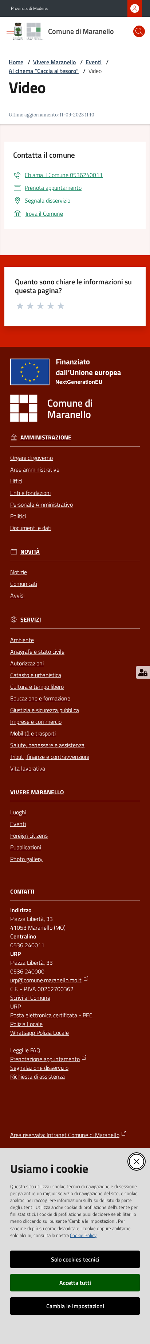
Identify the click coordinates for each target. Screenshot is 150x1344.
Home (16, 62)
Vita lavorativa (27, 768)
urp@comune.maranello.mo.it (46, 980)
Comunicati (23, 583)
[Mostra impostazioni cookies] (143, 672)
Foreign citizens (29, 835)
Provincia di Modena (29, 8)
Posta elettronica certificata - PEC (51, 1015)
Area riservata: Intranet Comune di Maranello (64, 1134)
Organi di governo (31, 457)
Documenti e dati (30, 527)
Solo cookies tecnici (75, 1259)
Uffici (16, 481)
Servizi (30, 619)
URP (15, 1006)
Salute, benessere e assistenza (47, 745)
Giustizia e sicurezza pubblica (44, 710)
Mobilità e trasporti (33, 733)
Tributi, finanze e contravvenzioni (49, 756)
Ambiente (22, 639)
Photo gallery (26, 859)
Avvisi (17, 595)
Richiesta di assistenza (37, 1076)
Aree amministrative (34, 469)
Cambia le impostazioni (75, 1306)
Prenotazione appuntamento (45, 1059)
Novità (30, 551)
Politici (18, 516)
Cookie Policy (83, 1235)
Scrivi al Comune (30, 997)
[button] (139, 31)
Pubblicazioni (25, 847)
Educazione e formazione (40, 698)
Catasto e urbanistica (35, 675)
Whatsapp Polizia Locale (39, 1032)
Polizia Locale (26, 1023)
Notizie (18, 572)
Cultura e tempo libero (37, 686)
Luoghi (18, 812)
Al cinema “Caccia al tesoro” (44, 70)
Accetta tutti (75, 1282)
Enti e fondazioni (30, 492)
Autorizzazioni (27, 663)
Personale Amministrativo (41, 504)
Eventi (94, 62)
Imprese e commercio (36, 721)
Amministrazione (45, 437)
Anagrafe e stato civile (37, 651)
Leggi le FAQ (25, 1050)
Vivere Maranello (54, 62)
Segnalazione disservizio (39, 1067)
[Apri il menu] (10, 31)
